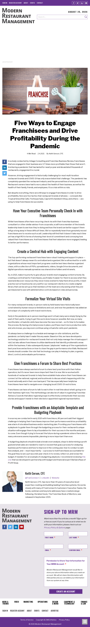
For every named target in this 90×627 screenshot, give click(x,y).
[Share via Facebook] (4, 162)
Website (55, 478)
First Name (49, 537)
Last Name (73, 537)
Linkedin (45, 478)
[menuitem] (4, 3)
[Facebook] (73, 2)
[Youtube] (86, 2)
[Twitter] (77, 2)
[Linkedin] (81, 2)
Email (47, 550)
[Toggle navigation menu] (85, 622)
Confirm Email (74, 550)
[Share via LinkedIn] (4, 167)
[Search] (86, 17)
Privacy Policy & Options (54, 527)
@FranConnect (32, 478)
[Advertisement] (45, 44)
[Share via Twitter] (4, 173)
